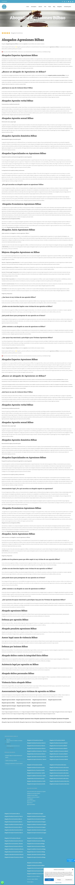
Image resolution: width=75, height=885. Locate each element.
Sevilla (59, 699)
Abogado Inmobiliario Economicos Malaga (36, 849)
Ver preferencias (69, 879)
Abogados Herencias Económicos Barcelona (59, 773)
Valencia (44, 699)
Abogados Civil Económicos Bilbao (34, 862)
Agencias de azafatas (31, 800)
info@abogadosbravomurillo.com (13, 745)
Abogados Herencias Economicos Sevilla (36, 773)
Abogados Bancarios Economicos (34, 753)
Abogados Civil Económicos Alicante (12, 838)
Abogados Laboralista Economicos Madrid (59, 756)
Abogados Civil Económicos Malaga (34, 838)
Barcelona (28, 699)
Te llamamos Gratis (70, 860)
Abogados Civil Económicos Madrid (57, 740)
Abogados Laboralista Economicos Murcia (14, 830)
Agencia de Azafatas (31, 804)
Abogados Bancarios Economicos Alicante (14, 851)
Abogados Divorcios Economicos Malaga (35, 843)
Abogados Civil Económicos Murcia (12, 813)
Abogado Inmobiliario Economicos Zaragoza (36, 824)
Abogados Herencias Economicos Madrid (58, 748)
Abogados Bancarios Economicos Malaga (36, 851)
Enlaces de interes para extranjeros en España (36, 791)
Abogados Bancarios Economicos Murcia (13, 827)
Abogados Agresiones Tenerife (23, 702)
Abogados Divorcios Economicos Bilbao (35, 868)
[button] (72, 869)
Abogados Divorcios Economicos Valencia (36, 745)
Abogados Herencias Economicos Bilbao (35, 870)
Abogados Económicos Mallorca (33, 876)
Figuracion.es (29, 802)
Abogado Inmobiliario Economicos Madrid (59, 751)
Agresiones (23, 699)
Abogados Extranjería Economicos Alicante (14, 857)
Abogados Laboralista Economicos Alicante (14, 854)
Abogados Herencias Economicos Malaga (36, 846)
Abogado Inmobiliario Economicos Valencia (36, 751)
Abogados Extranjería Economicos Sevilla (36, 783)
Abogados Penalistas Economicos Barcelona (59, 767)
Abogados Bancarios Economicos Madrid (59, 753)
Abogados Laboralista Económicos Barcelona (59, 781)
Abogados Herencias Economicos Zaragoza (36, 821)
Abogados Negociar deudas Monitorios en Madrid (13, 756)
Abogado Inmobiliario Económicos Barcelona (59, 775)
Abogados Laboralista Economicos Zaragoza (36, 830)
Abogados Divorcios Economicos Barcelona (59, 770)
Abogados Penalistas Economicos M (12, 816)
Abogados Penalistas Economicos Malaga (36, 840)
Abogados (18, 699)
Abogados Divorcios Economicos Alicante (14, 843)
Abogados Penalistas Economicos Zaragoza (36, 816)
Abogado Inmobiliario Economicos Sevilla (36, 775)
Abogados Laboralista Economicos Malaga (36, 854)
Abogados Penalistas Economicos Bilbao (36, 865)
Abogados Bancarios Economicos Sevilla (35, 778)
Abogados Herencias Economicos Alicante (14, 846)
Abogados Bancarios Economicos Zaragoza (36, 827)
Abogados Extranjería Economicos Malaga (36, 857)
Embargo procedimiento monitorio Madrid (13, 763)
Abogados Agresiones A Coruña (39, 702)
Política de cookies (58, 882)
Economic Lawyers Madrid (32, 879)
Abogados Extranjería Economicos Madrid (59, 759)
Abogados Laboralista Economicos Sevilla (36, 781)
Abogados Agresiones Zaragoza (9, 705)
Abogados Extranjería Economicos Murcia (14, 832)
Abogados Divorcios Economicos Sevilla (35, 770)
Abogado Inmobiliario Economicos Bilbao (36, 873)
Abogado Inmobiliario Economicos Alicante (14, 849)
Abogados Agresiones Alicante (8, 708)
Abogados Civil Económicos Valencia (35, 740)
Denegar (59, 879)
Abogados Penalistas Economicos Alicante (14, 840)
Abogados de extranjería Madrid (33, 793)
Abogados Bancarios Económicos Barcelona (59, 778)
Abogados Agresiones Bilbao (8, 702)
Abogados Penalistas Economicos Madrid (59, 743)
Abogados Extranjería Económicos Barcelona (59, 783)
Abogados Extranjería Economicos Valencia (36, 759)
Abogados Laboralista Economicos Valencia (36, 756)
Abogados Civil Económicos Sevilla (34, 764)
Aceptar (49, 879)
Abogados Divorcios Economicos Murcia (13, 819)
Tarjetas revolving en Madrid (11, 760)
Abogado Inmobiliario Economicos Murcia (14, 824)
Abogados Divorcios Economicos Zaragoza (36, 819)
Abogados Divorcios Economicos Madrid (58, 745)
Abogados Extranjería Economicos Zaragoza (36, 832)
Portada (31, 21)
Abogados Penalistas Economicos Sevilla (36, 767)
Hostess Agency (30, 881)
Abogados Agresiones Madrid (8, 699)
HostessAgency (30, 799)
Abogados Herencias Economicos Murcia (13, 821)
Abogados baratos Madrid (32, 795)
